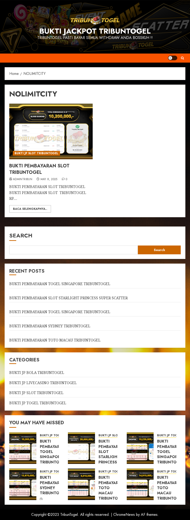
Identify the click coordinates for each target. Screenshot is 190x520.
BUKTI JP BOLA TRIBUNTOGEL (36, 372)
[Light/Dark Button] (172, 58)
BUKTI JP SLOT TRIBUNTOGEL (36, 153)
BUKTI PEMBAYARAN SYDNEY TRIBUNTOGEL (49, 326)
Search (20, 235)
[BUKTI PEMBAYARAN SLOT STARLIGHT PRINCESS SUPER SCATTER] (81, 448)
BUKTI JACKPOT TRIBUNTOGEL (95, 31)
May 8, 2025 (49, 179)
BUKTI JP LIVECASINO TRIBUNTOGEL (43, 382)
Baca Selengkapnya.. (30, 209)
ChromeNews (124, 514)
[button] (182, 58)
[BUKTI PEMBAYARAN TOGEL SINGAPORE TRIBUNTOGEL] (22, 448)
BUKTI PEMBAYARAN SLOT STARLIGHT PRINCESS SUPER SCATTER (68, 297)
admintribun (22, 179)
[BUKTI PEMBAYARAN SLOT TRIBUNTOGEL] (51, 131)
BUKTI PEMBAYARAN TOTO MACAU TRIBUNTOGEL (55, 340)
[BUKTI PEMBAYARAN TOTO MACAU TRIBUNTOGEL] (81, 484)
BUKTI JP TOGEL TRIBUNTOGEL (37, 402)
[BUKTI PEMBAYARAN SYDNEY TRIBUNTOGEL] (22, 484)
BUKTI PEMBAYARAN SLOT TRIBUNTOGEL (39, 169)
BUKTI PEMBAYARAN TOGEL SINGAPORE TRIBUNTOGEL (59, 283)
